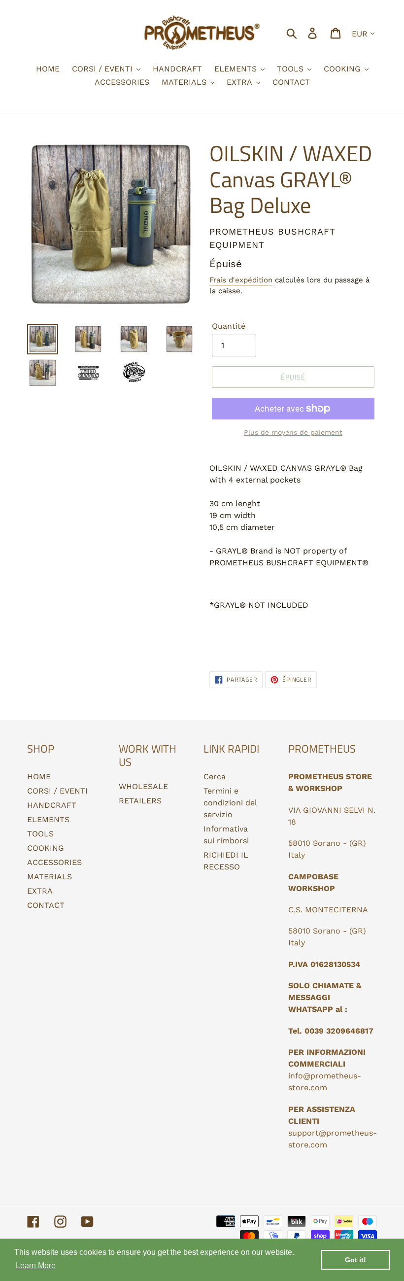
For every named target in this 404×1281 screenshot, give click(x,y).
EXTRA (40, 891)
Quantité (228, 326)
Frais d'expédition (240, 280)
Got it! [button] (355, 1260)
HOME (39, 776)
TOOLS (40, 833)
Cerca (214, 776)
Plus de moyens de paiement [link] (293, 432)
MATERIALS (49, 876)
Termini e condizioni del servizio (230, 802)
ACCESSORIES (54, 862)
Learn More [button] (36, 1265)
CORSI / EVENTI (57, 791)
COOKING (45, 848)
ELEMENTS (48, 819)
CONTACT (46, 905)
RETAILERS (140, 800)
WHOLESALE (143, 786)
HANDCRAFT (51, 805)
